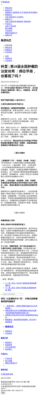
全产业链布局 (25, 12)
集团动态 (8, 15)
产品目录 (12, 26)
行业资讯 (19, 17)
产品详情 (8, 31)
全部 (7, 17)
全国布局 (12, 21)
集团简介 (8, 12)
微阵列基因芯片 (11, 33)
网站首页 (8, 8)
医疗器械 (8, 28)
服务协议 (4, 370)
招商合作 (8, 35)
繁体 (3, 393)
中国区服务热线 (7, 374)
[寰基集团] (19, 2)
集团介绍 (8, 10)
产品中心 (8, 24)
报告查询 (27, 21)
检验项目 (19, 21)
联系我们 (34, 12)
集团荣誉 (16, 12)
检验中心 (8, 19)
